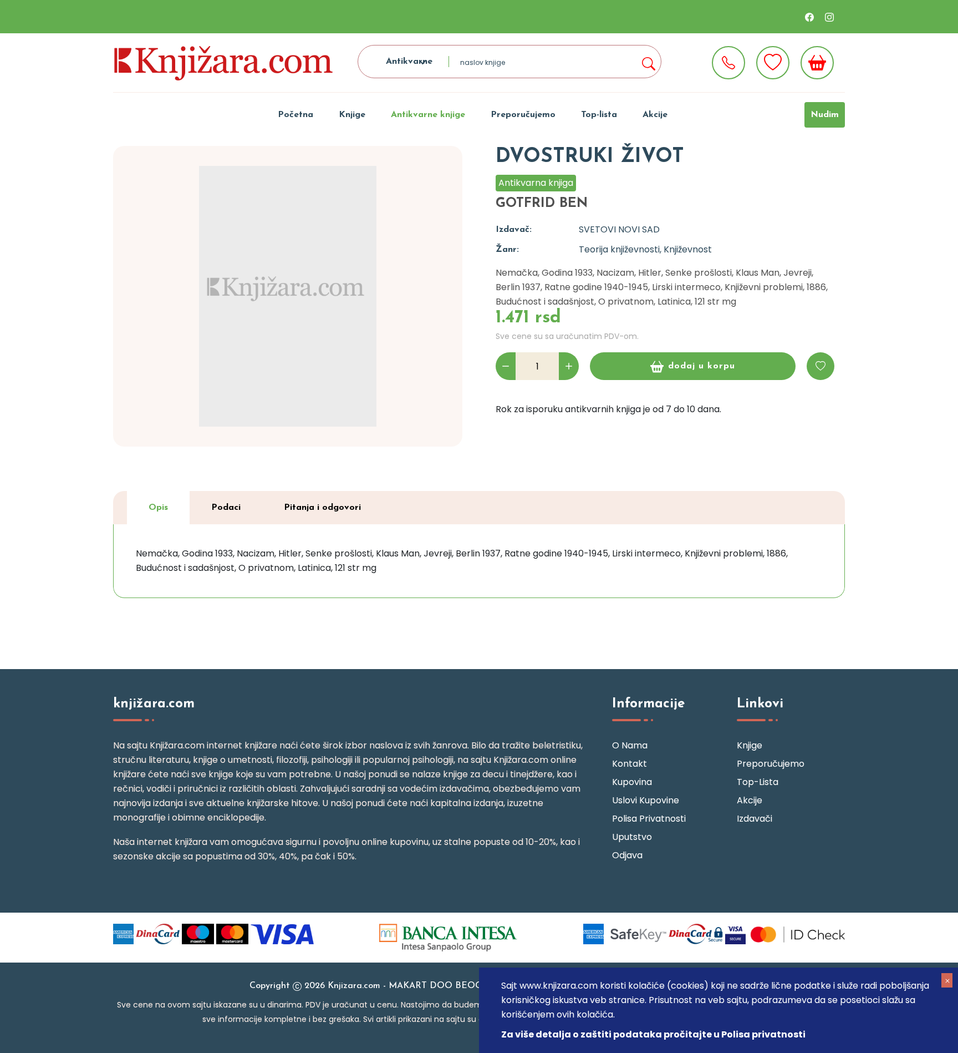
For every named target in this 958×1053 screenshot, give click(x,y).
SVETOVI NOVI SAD (619, 229)
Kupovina (632, 782)
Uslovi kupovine (645, 800)
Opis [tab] (158, 507)
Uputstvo (632, 837)
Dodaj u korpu (701, 366)
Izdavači (754, 818)
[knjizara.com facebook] (809, 16)
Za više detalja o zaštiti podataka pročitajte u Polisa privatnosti (653, 1034)
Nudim (825, 114)
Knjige (352, 114)
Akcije (655, 114)
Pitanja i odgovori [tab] (322, 507)
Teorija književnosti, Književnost (645, 249)
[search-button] (648, 61)
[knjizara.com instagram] (829, 16)
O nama (630, 745)
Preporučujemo (523, 114)
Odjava (627, 855)
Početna (295, 114)
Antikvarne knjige (428, 114)
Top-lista (599, 114)
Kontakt (629, 763)
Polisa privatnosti (649, 818)
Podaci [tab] (226, 507)
